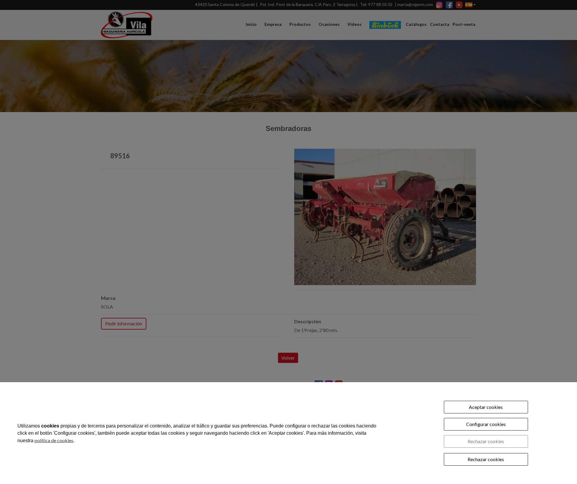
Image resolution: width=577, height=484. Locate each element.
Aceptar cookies (486, 407)
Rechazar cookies (486, 441)
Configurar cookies (486, 424)
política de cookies (54, 440)
